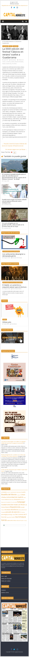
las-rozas (14, 504)
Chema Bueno (13, 60)
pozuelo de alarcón (12, 512)
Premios (23, 512)
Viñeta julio (6, 322)
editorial (7, 499)
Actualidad (5, 46)
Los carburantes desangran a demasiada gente (13, 255)
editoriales (11, 499)
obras (19, 509)
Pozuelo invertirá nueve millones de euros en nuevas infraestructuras (14, 145)
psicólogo (10, 514)
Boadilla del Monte (9, 494)
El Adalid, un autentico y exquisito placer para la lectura (14, 286)
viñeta (14, 520)
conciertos (8, 61)
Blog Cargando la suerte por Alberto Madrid (12, 282)
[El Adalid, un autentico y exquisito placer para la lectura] (14, 267)
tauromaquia (20, 517)
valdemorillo (10, 520)
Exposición (3, 502)
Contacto (3, 590)
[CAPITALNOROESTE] (13, 555)
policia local (24, 509)
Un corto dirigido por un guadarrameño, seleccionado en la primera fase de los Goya (13, 224)
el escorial (17, 499)
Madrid (7, 507)
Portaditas (15, 46)
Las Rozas (21, 504)
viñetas (25, 520)
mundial (22, 507)
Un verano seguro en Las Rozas (16, 149)
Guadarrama (8, 63)
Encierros (22, 499)
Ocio (10, 46)
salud (13, 514)
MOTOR (6, 438)
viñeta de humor (20, 520)
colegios (18, 494)
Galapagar (21, 502)
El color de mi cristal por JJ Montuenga (11, 251)
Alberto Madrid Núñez (16, 288)
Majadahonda (15, 507)
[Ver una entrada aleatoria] (26, 21)
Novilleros (14, 509)
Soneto (13, 517)
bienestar (19, 492)
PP (20, 512)
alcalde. (8, 492)
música (2, 509)
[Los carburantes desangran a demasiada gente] (14, 236)
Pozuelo (3, 512)
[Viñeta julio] (14, 304)
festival (3, 63)
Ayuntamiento (13, 492)
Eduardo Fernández (19, 61)
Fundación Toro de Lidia (11, 502)
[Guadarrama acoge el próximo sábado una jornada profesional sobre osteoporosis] (14, 185)
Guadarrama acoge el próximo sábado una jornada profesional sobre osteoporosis (14, 201)
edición (12, 61)
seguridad (9, 517)
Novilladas (7, 510)
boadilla (23, 492)
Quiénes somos (5, 592)
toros (4, 520)
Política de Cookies (5, 581)
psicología (4, 514)
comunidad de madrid (14, 497)
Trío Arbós (14, 63)
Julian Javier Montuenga (17, 257)
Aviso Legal (4, 576)
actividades (4, 492)
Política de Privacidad (6, 578)
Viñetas (4, 319)
